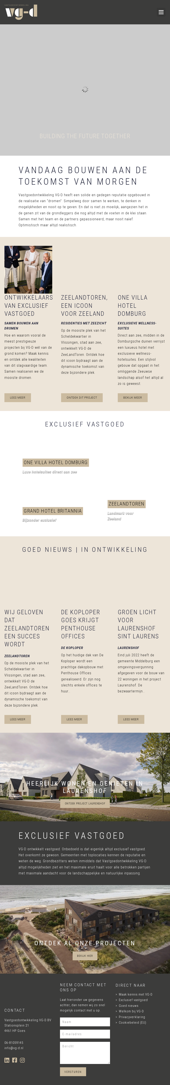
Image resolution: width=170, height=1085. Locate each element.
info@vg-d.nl (13, 1048)
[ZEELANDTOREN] (127, 480)
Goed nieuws (129, 1006)
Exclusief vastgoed (133, 1000)
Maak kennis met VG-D (136, 994)
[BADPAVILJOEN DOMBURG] (56, 515)
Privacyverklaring (132, 1017)
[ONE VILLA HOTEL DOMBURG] (56, 466)
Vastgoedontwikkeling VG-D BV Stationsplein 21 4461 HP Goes (27, 1025)
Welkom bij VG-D (131, 1011)
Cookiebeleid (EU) (132, 1023)
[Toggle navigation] (139, 12)
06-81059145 (13, 1043)
